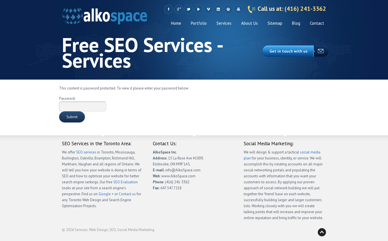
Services (223, 23)
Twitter (188, 9)
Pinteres (228, 9)
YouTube (198, 9)
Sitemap (238, 9)
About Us (249, 23)
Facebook (168, 9)
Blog (296, 23)
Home (176, 23)
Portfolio (199, 23)
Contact (317, 23)
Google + (178, 9)
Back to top (322, 232)
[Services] (104, 17)
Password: (67, 98)
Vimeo (208, 9)
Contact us (127, 194)
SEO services (86, 152)
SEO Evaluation (125, 182)
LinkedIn (218, 9)
